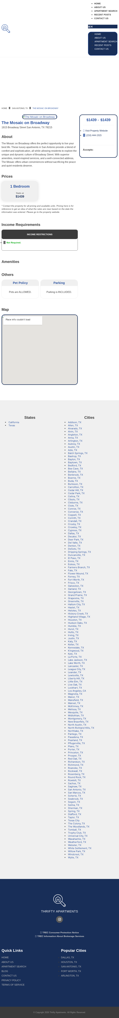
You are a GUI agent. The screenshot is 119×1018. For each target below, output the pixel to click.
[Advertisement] (59, 80)
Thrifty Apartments (59, 911)
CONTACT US (101, 18)
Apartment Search (105, 11)
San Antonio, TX (20, 108)
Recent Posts (102, 14)
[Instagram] (59, 919)
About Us (100, 7)
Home (97, 3)
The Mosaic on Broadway (45, 108)
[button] (102, 26)
